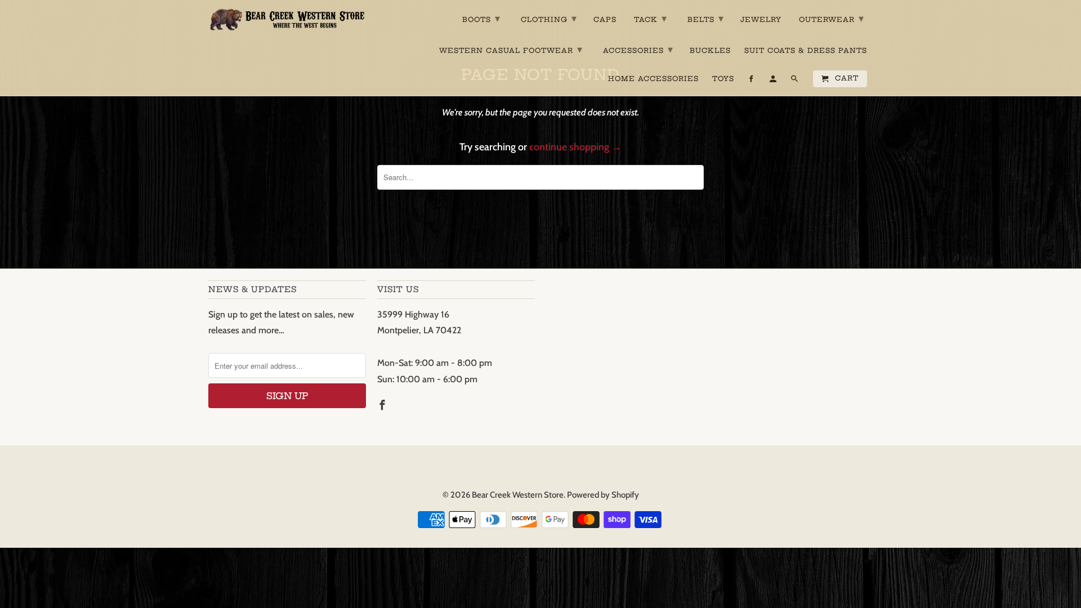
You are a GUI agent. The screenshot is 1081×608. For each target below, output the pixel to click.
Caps (605, 20)
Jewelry (760, 20)
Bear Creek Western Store (518, 495)
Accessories (638, 49)
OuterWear (831, 18)
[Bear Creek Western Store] (287, 19)
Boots (481, 18)
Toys (723, 79)
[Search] (795, 81)
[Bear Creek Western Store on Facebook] (383, 405)
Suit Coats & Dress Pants (805, 51)
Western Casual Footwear (511, 49)
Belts (705, 18)
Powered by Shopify (603, 495)
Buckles (710, 51)
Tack (650, 18)
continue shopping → (575, 147)
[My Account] (774, 81)
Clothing (549, 18)
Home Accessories (653, 79)
